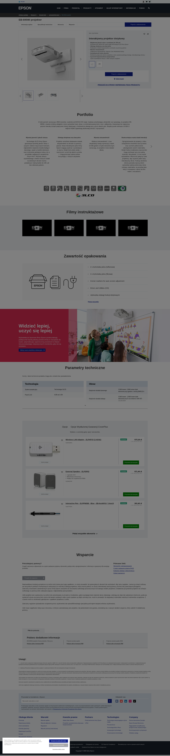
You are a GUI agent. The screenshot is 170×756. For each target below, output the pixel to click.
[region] (36, 745)
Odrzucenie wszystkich (58, 745)
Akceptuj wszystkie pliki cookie (58, 741)
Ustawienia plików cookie (59, 749)
